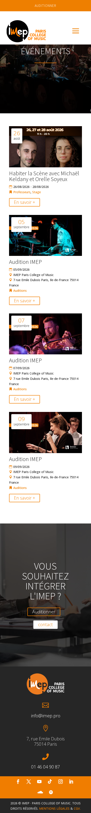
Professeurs (21, 192)
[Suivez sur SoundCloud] (40, 792)
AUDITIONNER (45, 5)
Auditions (20, 290)
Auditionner (43, 612)
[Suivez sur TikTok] (50, 781)
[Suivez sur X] (28, 781)
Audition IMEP (25, 261)
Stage (36, 192)
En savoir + (24, 202)
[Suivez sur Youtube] (39, 781)
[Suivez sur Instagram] (60, 781)
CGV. (77, 808)
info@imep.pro (45, 716)
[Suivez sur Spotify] (50, 792)
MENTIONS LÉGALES (54, 808)
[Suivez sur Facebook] (18, 781)
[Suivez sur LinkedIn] (71, 781)
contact (45, 625)
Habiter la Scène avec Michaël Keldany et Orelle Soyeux (44, 176)
